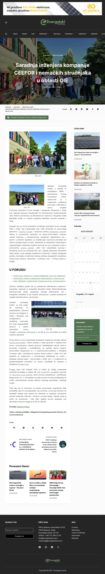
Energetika (43, 34)
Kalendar (75, 538)
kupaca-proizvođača (17, 343)
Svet (33, 34)
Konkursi (94, 34)
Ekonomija (68, 34)
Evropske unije (23, 364)
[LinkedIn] (82, 109)
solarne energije (27, 248)
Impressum (76, 535)
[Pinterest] (33, 427)
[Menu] (6, 22)
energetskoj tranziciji (57, 232)
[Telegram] (92, 109)
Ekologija (57, 34)
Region (24, 34)
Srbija (15, 34)
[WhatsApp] (98, 109)
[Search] (6, 34)
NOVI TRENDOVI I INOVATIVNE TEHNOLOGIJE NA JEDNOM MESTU (39, 281)
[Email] (61, 427)
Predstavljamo (57, 55)
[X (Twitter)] (76, 109)
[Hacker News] (87, 109)
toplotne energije (26, 232)
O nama (75, 527)
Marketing (75, 530)
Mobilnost (82, 34)
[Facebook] (71, 109)
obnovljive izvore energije (22, 375)
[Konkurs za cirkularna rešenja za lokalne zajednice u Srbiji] (87, 171)
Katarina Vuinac (23, 407)
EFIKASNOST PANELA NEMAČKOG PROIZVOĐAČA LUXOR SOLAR (38, 278)
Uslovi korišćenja (78, 533)
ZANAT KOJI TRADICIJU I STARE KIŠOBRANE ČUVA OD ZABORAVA (39, 276)
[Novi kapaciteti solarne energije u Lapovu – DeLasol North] (17, 475)
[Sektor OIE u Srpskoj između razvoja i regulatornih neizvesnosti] (87, 201)
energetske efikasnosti (26, 332)
